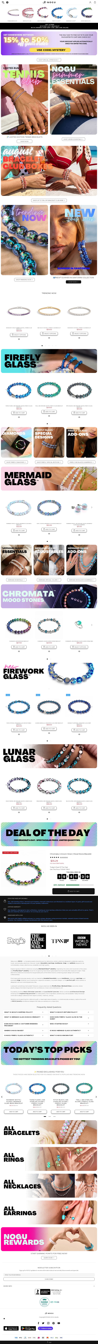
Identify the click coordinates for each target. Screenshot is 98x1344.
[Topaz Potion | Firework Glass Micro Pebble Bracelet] (19, 707)
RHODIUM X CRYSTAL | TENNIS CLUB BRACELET (79, 327)
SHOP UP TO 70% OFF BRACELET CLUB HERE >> (49, 200)
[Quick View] (19, 339)
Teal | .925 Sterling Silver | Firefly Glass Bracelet (84, 1101)
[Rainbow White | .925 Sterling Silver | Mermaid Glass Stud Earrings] (79, 507)
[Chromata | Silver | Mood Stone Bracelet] (49, 625)
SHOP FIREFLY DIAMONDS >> (16, 462)
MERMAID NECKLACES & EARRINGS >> (81, 580)
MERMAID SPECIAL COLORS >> (49, 580)
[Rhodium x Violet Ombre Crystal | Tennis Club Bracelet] (19, 312)
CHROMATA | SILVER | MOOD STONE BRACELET (49, 641)
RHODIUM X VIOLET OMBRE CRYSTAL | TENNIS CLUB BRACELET (19, 328)
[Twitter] (43, 1323)
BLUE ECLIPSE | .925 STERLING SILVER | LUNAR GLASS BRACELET (79, 801)
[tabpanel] (19, 321)
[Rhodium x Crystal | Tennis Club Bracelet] (79, 312)
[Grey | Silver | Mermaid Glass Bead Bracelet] (49, 507)
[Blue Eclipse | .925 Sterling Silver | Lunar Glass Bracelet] (79, 785)
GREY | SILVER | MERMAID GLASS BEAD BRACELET (49, 523)
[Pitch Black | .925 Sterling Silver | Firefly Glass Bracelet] (79, 390)
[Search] (3, 2)
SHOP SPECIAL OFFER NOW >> (49, 60)
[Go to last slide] (2, 1097)
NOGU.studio (49, 2)
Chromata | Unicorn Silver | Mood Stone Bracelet (70, 854)
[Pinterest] (53, 1323)
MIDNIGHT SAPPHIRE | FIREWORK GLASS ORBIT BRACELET (79, 723)
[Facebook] (38, 1323)
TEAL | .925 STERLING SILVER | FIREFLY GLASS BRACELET (49, 406)
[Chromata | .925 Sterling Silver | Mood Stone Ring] (79, 625)
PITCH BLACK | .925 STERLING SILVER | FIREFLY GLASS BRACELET (79, 406)
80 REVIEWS (64, 857)
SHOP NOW (24, 141)
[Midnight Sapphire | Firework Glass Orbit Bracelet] (79, 707)
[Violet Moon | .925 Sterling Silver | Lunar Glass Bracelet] (19, 785)
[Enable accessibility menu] (7, 2)
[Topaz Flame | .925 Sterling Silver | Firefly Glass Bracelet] (19, 390)
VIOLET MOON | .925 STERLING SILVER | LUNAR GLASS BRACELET (19, 801)
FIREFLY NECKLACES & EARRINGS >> (82, 462)
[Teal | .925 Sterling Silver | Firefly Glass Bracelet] (49, 390)
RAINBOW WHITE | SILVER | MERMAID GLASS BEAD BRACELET (18, 524)
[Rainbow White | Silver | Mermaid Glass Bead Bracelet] (19, 507)
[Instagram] (48, 1323)
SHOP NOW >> (73, 282)
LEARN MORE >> (49, 1258)
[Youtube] (59, 1323)
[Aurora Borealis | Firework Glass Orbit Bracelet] (49, 707)
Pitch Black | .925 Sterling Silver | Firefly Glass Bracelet (60, 1102)
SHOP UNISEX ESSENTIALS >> (73, 139)
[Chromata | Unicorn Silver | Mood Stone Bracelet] (23, 872)
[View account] (90, 2)
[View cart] (95, 2)
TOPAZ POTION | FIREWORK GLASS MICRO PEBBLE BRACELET (19, 723)
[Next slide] (96, 1097)
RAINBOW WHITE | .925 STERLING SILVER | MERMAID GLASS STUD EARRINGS (79, 524)
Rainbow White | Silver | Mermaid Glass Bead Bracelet (13, 1101)
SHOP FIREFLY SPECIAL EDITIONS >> (49, 462)
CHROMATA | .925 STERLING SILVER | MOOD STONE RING (79, 641)
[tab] (45, 1116)
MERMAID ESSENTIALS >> (16, 580)
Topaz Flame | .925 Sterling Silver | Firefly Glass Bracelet (37, 1102)
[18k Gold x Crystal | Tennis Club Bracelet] (49, 312)
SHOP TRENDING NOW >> (24, 279)
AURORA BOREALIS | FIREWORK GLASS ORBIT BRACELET (49, 723)
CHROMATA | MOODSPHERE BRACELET (19, 641)
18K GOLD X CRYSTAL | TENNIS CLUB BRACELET (49, 327)
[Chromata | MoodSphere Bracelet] (19, 625)
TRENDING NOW (49, 293)
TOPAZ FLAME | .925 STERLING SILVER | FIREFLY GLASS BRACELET (19, 406)
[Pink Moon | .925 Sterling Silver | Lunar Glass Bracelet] (49, 785)
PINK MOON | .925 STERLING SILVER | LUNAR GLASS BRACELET (49, 801)
